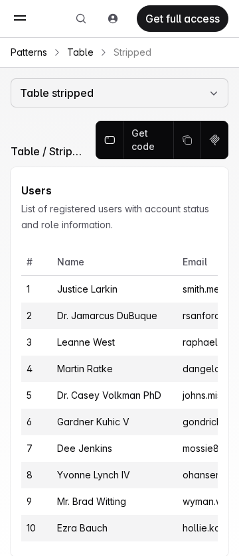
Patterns (29, 52)
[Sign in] (113, 18)
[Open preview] (109, 140)
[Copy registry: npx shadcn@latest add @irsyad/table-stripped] (214, 140)
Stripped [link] (132, 52)
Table (80, 52)
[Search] (81, 18)
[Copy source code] (187, 140)
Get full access (182, 18)
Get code (143, 139)
